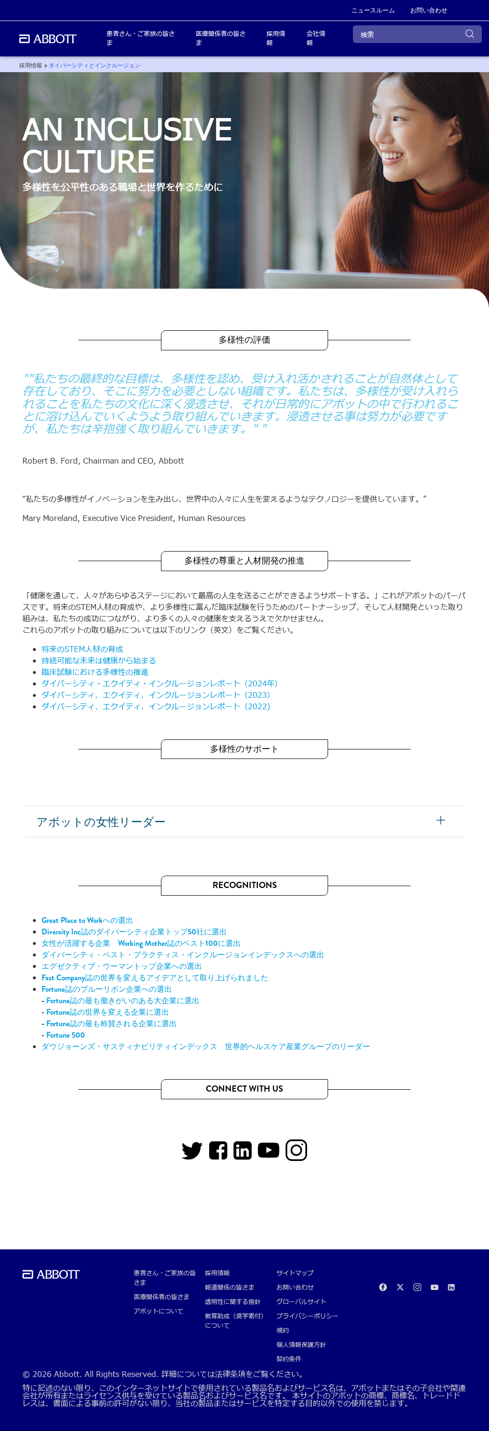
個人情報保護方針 (301, 1345)
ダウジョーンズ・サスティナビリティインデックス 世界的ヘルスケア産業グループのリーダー (206, 1046)
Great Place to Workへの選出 (87, 920)
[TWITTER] (192, 1155)
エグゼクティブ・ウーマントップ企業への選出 (122, 966)
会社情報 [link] (316, 38)
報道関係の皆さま (230, 1287)
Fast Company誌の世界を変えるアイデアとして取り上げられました (155, 977)
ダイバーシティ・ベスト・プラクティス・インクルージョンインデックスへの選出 (183, 954)
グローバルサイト (301, 1302)
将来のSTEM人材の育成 (82, 649)
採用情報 (217, 1273)
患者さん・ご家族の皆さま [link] (140, 38)
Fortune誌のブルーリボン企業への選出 (107, 989)
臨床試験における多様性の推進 (95, 672)
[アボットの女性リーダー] (442, 821)
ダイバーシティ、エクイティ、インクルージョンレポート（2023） (158, 695)
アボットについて (158, 1311)
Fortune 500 (65, 1035)
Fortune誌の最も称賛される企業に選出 (111, 1023)
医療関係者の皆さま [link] (220, 38)
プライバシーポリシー (307, 1316)
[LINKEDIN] (243, 1155)
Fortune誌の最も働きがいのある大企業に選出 (123, 1000)
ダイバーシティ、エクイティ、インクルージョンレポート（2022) (156, 707)
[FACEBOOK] (218, 1155)
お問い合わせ (295, 1287)
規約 (282, 1330)
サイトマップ (295, 1273)
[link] (30, 65)
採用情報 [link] (275, 38)
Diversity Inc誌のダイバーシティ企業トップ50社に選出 (134, 931)
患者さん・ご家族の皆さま (165, 1278)
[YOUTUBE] (269, 1155)
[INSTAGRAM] (297, 1155)
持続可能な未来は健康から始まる (99, 661)
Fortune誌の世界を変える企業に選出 (107, 1012)
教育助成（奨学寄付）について (236, 1321)
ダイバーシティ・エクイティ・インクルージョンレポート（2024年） (162, 684)
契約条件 (288, 1359)
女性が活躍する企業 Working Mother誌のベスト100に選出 (141, 943)
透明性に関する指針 (233, 1302)
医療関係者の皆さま (162, 1297)
